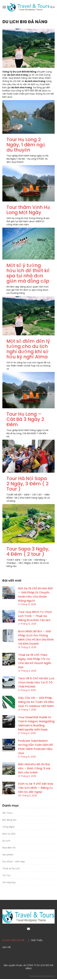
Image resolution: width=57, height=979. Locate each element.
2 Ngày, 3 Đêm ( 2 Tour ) (27, 486)
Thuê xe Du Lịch (11, 868)
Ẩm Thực (7, 812)
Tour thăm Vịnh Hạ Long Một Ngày (28, 210)
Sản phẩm (7, 854)
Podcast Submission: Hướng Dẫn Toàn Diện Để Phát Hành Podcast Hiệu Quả (35, 747)
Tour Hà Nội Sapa (26, 478)
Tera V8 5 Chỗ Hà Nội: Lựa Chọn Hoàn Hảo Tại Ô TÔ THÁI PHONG (36, 682)
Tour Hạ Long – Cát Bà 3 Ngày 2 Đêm (25, 419)
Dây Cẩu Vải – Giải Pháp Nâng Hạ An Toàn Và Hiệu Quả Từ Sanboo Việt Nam (36, 702)
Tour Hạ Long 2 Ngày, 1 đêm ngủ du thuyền (25, 144)
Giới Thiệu (37, 940)
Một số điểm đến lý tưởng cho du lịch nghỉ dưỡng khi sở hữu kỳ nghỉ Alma (28, 349)
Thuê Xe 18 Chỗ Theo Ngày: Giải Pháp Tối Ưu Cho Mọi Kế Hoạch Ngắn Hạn (34, 661)
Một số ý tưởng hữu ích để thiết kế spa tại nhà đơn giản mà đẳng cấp (28, 273)
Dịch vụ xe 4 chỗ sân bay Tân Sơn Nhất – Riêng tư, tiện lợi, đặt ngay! (35, 788)
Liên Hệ (6, 947)
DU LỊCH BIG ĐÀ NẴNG (15, 940)
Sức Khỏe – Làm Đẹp (13, 861)
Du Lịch (6, 840)
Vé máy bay (9, 882)
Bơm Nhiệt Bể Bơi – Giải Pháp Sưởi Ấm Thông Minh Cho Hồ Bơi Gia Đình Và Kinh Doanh (36, 637)
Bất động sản (9, 819)
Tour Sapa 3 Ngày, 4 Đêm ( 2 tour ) (27, 551)
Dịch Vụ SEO (9, 833)
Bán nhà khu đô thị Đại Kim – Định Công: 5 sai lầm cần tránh (34, 768)
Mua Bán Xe (8, 847)
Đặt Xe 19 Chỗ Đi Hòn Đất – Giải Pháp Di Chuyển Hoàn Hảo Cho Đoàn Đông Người (35, 594)
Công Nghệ (8, 826)
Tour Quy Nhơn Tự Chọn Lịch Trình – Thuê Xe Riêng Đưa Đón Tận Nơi (35, 616)
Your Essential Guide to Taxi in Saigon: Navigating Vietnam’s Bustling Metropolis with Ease (36, 723)
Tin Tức (6, 875)
